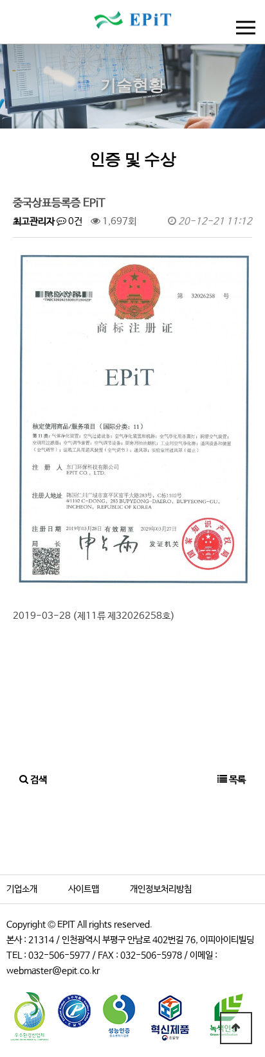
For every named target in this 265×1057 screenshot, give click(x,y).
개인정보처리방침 (161, 889)
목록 (236, 779)
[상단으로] (236, 1028)
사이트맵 (83, 889)
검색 (37, 779)
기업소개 (21, 889)
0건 (74, 221)
